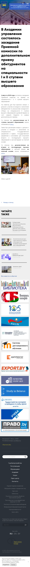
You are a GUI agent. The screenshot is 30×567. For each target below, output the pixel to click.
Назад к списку (8, 202)
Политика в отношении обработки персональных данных (15, 496)
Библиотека (15, 493)
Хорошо (13, 564)
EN (15, 533)
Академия (15, 472)
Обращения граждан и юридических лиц (15, 488)
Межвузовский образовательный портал (15, 507)
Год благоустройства (15, 463)
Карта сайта (15, 512)
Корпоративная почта (15, 509)
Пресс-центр (5, 13)
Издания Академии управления (15, 486)
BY (19, 533)
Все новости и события (9, 276)
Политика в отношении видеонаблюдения (15, 504)
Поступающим (15, 466)
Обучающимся (15, 469)
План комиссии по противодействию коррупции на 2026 (15, 501)
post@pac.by (17, 440)
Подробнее (6, 564)
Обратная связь (6, 444)
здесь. (12, 124)
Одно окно (15, 491)
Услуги (15, 475)
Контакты (15, 481)
